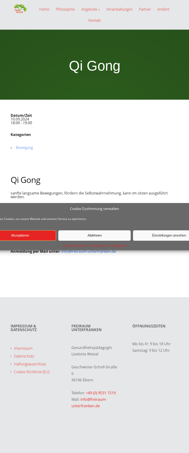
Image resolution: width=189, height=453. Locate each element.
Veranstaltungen (119, 9)
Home (44, 9)
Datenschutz (24, 356)
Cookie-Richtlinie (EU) (31, 371)
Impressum (23, 348)
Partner (145, 9)
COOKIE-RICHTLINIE (75, 245)
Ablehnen (95, 235)
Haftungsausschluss (30, 364)
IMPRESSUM (118, 245)
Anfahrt (163, 9)
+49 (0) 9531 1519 (101, 392)
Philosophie (65, 9)
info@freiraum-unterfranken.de (88, 251)
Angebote (89, 9)
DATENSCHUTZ (99, 245)
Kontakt (95, 20)
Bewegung (24, 147)
